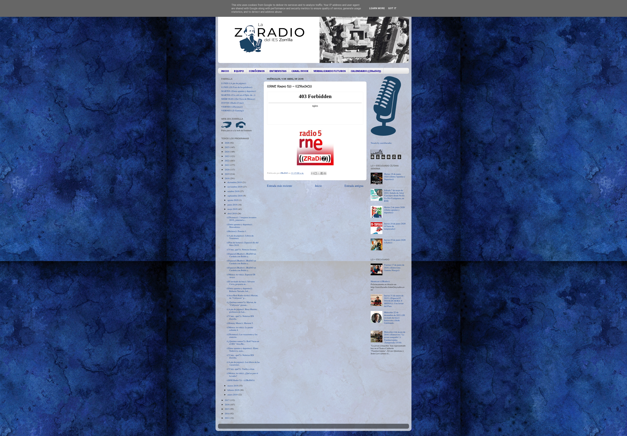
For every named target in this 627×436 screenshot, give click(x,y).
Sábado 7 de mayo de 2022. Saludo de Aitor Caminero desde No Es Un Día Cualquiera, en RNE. (394, 195)
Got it (392, 8)
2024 (227, 151)
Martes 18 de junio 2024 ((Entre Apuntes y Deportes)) (394, 176)
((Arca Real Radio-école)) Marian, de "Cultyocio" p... (242, 296)
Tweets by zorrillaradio (381, 142)
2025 (227, 147)
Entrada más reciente (279, 186)
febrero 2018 (233, 390)
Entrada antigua (354, 186)
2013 (227, 417)
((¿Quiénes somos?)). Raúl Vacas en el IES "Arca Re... (243, 342)
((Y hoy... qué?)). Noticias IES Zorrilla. (240, 317)
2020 (227, 169)
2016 (227, 404)
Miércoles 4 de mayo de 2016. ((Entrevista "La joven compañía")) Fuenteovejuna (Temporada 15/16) (394, 337)
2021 (227, 165)
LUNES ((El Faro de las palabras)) (236, 87)
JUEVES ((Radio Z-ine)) (232, 102)
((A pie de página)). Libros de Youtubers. (240, 237)
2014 (227, 413)
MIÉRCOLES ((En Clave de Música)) (238, 98)
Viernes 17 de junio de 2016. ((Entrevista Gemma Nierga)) (394, 267)
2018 (227, 178)
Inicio (318, 186)
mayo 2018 (232, 209)
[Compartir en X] (318, 173)
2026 (227, 142)
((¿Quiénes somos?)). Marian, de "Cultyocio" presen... (241, 303)
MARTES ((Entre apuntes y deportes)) (238, 91)
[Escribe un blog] (315, 173)
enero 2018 (232, 394)
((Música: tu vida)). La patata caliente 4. (240, 328)
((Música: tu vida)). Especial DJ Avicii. (241, 276)
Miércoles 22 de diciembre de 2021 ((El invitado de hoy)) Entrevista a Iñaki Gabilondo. (394, 317)
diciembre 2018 (234, 182)
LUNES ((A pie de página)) (233, 83)
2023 (227, 156)
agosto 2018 (233, 200)
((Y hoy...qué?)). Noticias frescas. (242, 249)
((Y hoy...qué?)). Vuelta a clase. (241, 368)
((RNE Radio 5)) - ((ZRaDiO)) (241, 380)
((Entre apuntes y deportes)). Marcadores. (240, 225)
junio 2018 (232, 204)
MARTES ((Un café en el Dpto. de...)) (238, 94)
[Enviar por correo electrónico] (312, 173)
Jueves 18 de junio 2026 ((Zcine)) (395, 241)
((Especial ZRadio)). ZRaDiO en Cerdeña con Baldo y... (241, 255)
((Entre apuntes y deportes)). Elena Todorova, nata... (242, 349)
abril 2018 (232, 213)
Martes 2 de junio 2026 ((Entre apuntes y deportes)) (394, 210)
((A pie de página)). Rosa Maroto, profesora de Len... (242, 310)
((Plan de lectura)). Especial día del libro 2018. (242, 244)
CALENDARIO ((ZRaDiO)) (366, 71)
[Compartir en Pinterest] (325, 173)
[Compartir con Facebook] (321, 173)
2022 (227, 160)
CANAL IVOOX (299, 71)
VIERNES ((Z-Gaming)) (232, 110)
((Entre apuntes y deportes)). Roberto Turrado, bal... (240, 289)
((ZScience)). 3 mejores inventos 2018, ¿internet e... (241, 218)
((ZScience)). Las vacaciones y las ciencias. (242, 335)
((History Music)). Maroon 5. (240, 323)
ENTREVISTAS (278, 71)
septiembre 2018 (235, 195)
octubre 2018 (233, 191)
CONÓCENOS (257, 71)
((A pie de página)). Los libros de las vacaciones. (243, 363)
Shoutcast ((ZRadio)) (380, 281)
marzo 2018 (233, 385)
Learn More (377, 8)
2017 (227, 400)
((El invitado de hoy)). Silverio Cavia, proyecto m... (241, 283)
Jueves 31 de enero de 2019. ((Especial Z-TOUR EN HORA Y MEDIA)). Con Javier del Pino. (394, 301)
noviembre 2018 (235, 186)
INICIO (225, 71)
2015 (227, 408)
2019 (227, 173)
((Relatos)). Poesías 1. (237, 231)
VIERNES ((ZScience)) (232, 106)
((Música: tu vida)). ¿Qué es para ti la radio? (242, 374)
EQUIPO (239, 71)
